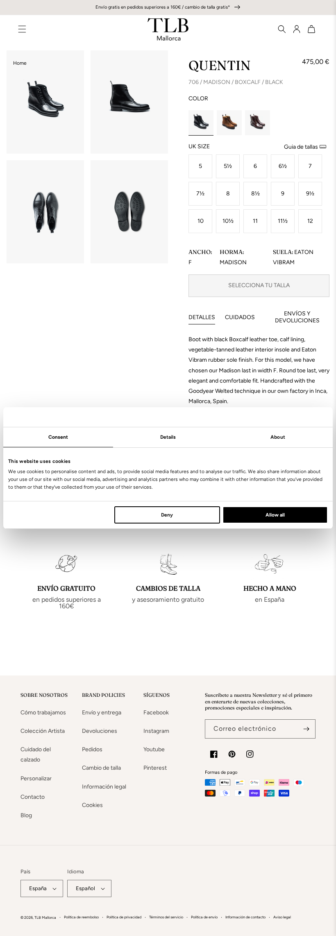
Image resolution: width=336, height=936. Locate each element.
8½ (255, 193)
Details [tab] (168, 437)
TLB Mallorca (45, 917)
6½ (283, 166)
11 (255, 221)
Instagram (156, 730)
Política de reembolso (81, 917)
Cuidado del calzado (35, 754)
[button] (278, 29)
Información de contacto (245, 917)
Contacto (32, 796)
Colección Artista (42, 730)
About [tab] (277, 437)
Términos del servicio (166, 917)
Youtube (154, 749)
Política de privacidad (124, 917)
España (38, 888)
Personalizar (36, 778)
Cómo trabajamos (43, 712)
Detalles (201, 317)
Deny (167, 515)
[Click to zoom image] (45, 102)
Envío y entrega (101, 712)
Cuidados (240, 317)
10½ (228, 221)
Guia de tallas (301, 146)
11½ (283, 221)
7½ (200, 193)
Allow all (275, 515)
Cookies (92, 805)
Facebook (156, 712)
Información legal (104, 786)
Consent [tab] (58, 437)
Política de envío (204, 917)
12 (310, 221)
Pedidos (92, 749)
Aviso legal (282, 917)
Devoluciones (99, 730)
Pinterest (155, 767)
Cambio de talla (101, 767)
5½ (228, 166)
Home (20, 63)
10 (201, 221)
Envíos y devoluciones (297, 317)
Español (85, 888)
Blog (26, 815)
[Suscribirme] (306, 729)
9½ (310, 193)
